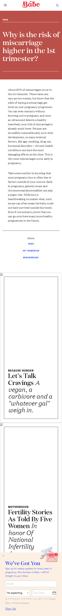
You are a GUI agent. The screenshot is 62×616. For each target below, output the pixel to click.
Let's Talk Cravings (30, 392)
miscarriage (31, 257)
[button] (57, 5)
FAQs (5, 20)
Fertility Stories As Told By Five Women (30, 536)
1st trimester (31, 251)
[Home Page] (31, 5)
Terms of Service (22, 603)
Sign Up (10, 608)
